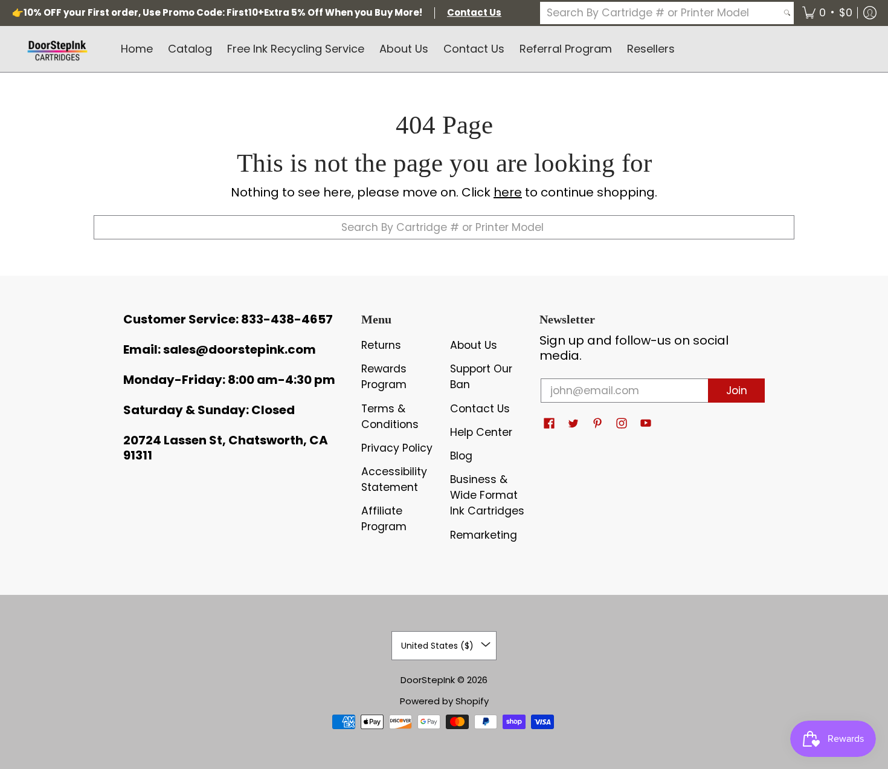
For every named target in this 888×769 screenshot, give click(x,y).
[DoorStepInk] (57, 49)
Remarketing (483, 535)
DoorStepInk (428, 679)
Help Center (481, 432)
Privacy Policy (397, 448)
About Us (473, 345)
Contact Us (480, 408)
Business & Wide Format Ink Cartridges (487, 495)
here (508, 192)
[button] (827, 13)
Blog (461, 456)
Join (736, 390)
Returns (381, 345)
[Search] (787, 13)
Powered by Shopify (444, 701)
